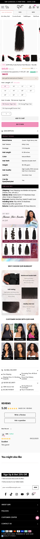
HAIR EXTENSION (7, 12)
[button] (16, 16)
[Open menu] (4, 7)
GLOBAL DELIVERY (10, 370)
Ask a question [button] (20, 420)
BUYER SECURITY (9, 383)
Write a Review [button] (20, 415)
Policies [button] (5, 511)
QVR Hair (7, 534)
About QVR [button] (6, 505)
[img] (29, 69)
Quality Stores (10, 536)
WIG (20, 12)
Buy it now (20, 124)
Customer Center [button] (9, 517)
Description (9, 131)
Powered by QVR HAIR (24, 534)
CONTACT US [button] (6, 524)
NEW (33, 12)
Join (35, 487)
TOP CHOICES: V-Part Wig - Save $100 (20, 2)
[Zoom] (6, 50)
